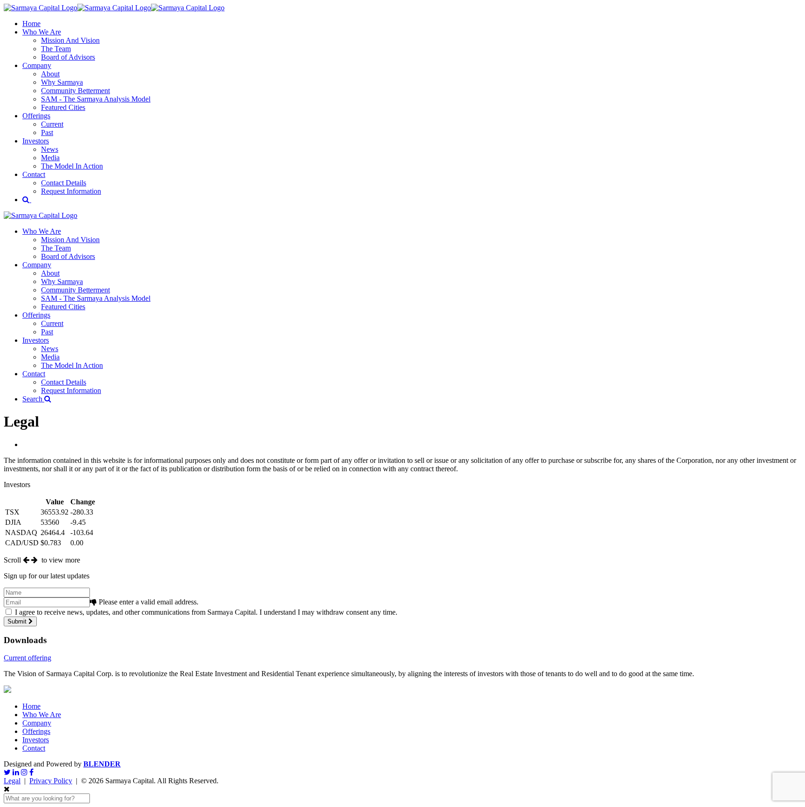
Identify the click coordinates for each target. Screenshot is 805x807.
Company (36, 65)
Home (31, 23)
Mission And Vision (70, 40)
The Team (56, 49)
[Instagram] (24, 772)
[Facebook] (31, 772)
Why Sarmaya (62, 82)
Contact (33, 174)
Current (52, 124)
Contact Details (63, 183)
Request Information (71, 191)
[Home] (114, 8)
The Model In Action (72, 166)
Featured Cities (63, 107)
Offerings (36, 116)
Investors (35, 141)
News (49, 149)
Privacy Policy (50, 781)
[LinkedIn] (16, 772)
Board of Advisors (68, 57)
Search (33, 399)
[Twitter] (7, 772)
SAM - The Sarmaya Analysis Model (95, 99)
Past (47, 132)
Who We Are (41, 32)
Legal (12, 781)
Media (50, 158)
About (50, 74)
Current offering (27, 658)
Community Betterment (75, 91)
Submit (17, 621)
